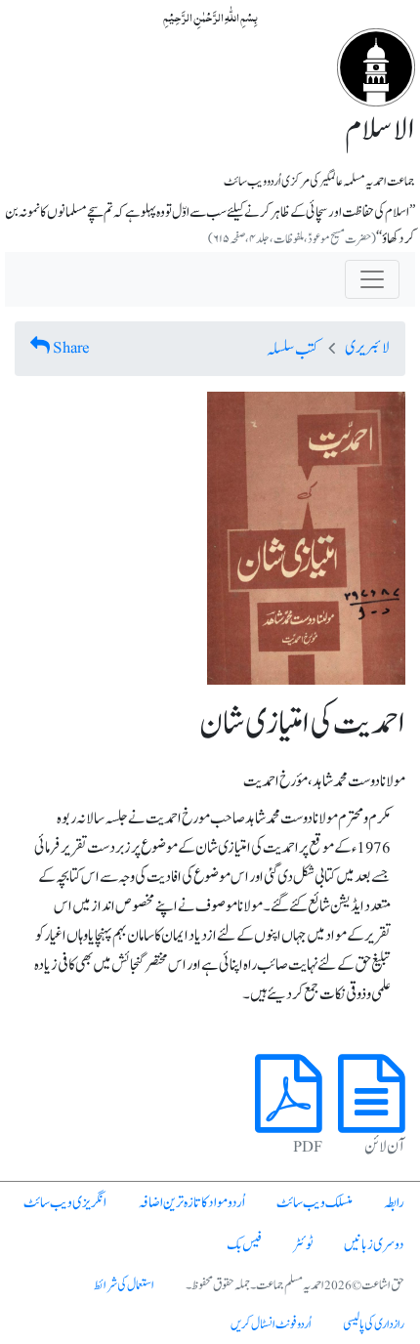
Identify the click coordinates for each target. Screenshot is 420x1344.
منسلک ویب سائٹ (314, 1203)
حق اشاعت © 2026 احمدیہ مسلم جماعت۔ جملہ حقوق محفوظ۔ (295, 1285)
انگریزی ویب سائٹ (64, 1203)
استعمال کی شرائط (124, 1285)
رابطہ (394, 1203)
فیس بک (244, 1245)
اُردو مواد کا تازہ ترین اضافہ (191, 1203)
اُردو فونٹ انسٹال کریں (271, 1324)
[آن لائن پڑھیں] (371, 1116)
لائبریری (367, 347)
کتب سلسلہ (292, 349)
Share (71, 347)
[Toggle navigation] (372, 279)
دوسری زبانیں (374, 1245)
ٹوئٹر (303, 1245)
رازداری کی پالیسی (373, 1324)
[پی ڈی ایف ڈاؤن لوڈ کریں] (288, 1116)
